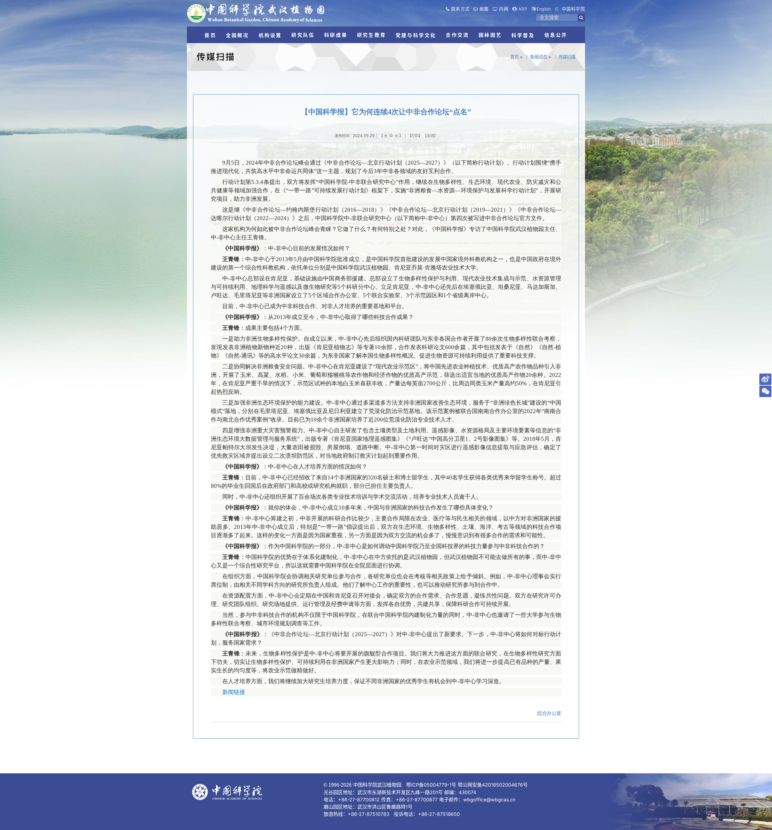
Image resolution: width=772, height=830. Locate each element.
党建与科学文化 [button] (416, 35)
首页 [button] (210, 35)
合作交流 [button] (457, 35)
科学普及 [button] (523, 35)
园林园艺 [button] (490, 35)
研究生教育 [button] (371, 35)
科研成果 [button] (335, 35)
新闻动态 (538, 56)
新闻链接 (233, 692)
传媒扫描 (566, 56)
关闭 (430, 136)
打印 (415, 136)
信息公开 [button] (556, 35)
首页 (514, 56)
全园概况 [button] (237, 35)
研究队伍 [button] (303, 35)
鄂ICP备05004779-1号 (431, 785)
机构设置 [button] (270, 35)
